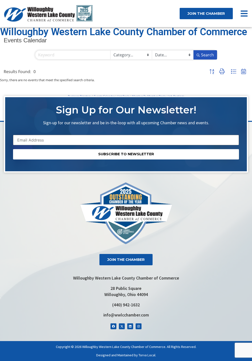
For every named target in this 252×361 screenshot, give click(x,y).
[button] (212, 71)
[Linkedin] (130, 326)
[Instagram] (139, 326)
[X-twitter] (122, 326)
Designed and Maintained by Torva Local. (126, 355)
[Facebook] (113, 326)
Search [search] (207, 55)
